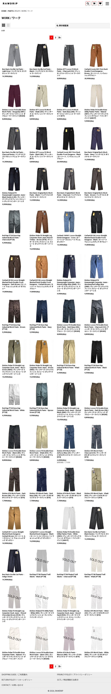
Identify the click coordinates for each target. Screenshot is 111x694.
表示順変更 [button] (63, 26)
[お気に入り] (100, 3)
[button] (88, 3)
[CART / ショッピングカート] (94, 3)
